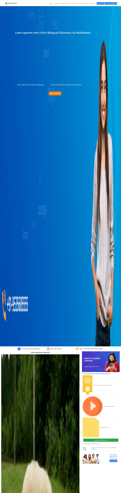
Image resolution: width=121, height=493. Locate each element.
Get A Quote (55, 93)
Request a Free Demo (101, 440)
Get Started (113, 460)
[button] (57, 3)
